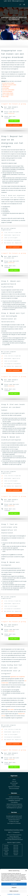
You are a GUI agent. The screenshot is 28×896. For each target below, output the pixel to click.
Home (14, 779)
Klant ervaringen (14, 783)
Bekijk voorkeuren (14, 891)
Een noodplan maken (7, 95)
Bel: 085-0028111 (11, 107)
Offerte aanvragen (13, 125)
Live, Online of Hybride (12, 232)
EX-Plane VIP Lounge (14, 821)
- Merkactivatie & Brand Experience (14, 804)
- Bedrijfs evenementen (14, 797)
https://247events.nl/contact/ (16, 839)
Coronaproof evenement (12, 240)
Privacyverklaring (16, 894)
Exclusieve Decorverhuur (14, 819)
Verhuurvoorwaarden (14, 788)
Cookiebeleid (10, 894)
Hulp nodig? (5, 96)
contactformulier (11, 113)
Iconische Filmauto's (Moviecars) (14, 818)
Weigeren (14, 887)
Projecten (14, 785)
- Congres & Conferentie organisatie (14, 806)
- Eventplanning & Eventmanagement (14, 798)
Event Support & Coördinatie (14, 823)
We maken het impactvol (13, 242)
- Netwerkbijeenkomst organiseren (14, 807)
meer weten (11, 709)
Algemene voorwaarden (14, 786)
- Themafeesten (14, 802)
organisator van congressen (17, 676)
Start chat (13, 120)
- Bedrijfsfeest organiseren (14, 800)
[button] (26, 870)
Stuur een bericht (11, 111)
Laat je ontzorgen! (11, 237)
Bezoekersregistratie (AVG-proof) (14, 816)
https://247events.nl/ (16, 838)
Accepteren (14, 884)
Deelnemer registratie (12, 235)
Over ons (14, 781)
